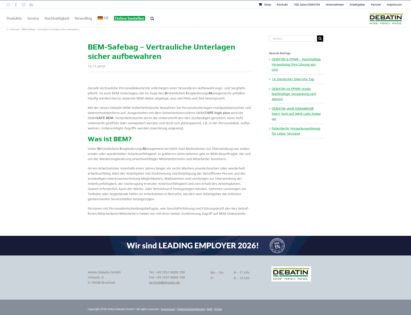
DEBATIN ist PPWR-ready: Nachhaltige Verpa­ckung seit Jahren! (294, 94)
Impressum (168, 309)
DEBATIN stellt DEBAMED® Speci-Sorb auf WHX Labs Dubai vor (296, 113)
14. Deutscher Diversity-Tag (293, 79)
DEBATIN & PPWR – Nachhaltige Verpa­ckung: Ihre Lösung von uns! (296, 64)
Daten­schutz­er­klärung (191, 309)
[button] (152, 18)
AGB (209, 309)
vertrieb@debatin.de (164, 282)
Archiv (218, 309)
